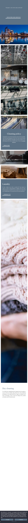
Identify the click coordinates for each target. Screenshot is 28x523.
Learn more (14, 521)
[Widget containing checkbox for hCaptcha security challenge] (11, 273)
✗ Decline (21, 519)
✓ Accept (7, 519)
